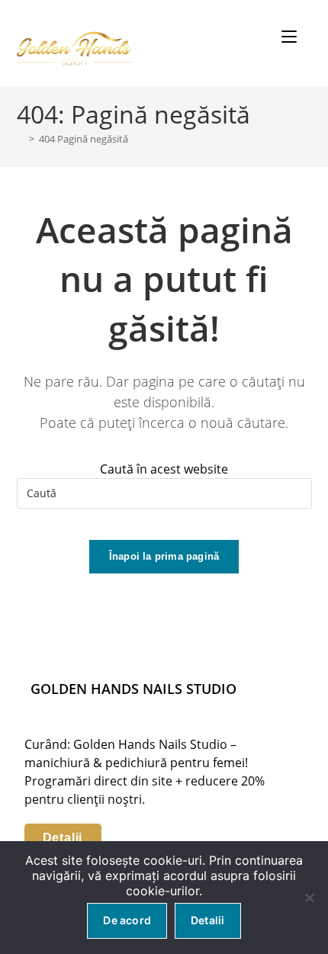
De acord (127, 920)
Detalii (63, 837)
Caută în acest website (164, 469)
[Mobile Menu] (291, 37)
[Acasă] (20, 139)
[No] (309, 897)
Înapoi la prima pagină (164, 556)
